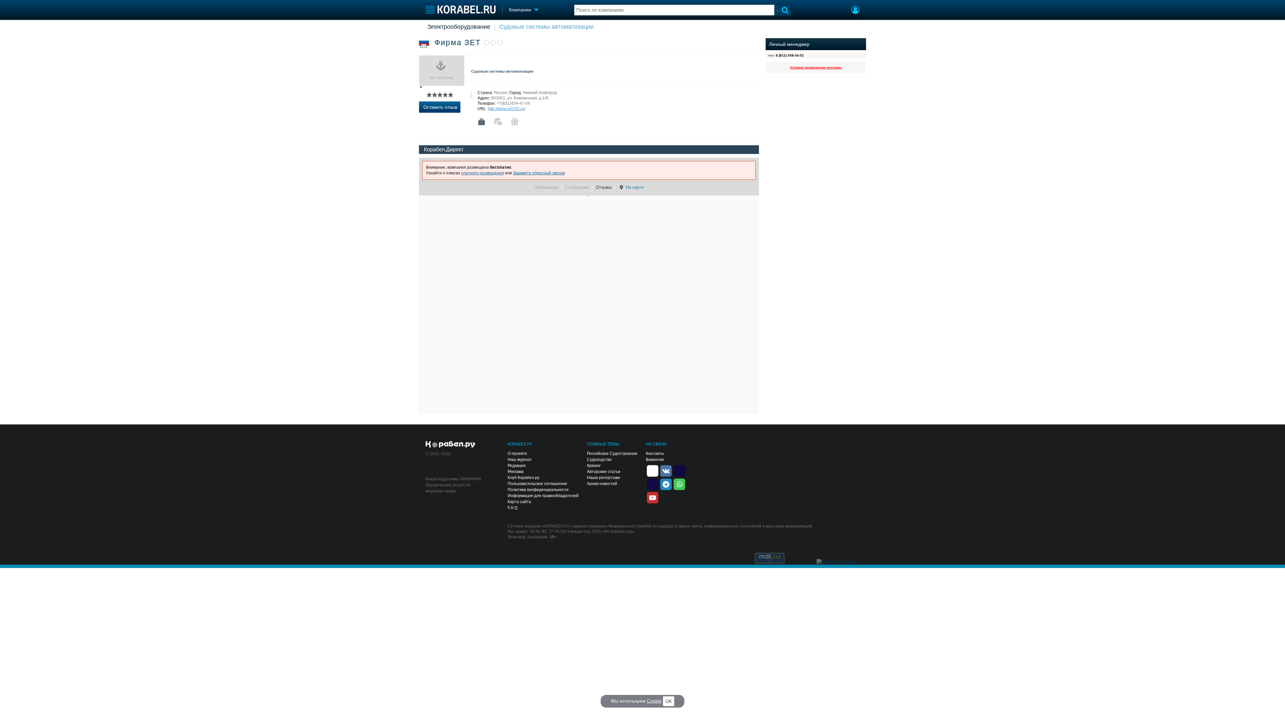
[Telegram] (666, 483)
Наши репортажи (603, 477)
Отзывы (604, 187)
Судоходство (599, 459)
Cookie (654, 701)
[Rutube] (679, 470)
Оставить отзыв (440, 107)
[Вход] (855, 10)
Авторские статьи (603, 471)
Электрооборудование (458, 26)
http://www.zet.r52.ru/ (506, 108)
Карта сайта (519, 501)
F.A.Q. (513, 507)
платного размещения (482, 173)
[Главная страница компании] (482, 122)
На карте (635, 187)
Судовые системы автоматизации (546, 26)
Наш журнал (519, 459)
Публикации (546, 187)
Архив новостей (602, 483)
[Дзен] (652, 470)
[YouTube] (652, 497)
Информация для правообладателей (543, 495)
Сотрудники (577, 187)
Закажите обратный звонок (539, 173)
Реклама (516, 471)
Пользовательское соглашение (537, 483)
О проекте (517, 453)
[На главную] (461, 9)
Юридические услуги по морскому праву (448, 488)
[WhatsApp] (679, 483)
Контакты (655, 453)
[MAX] (652, 483)
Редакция (517, 465)
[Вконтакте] (666, 470)
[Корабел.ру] (451, 445)
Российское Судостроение (612, 453)
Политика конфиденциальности (538, 489)
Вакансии (655, 459)
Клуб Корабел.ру (523, 477)
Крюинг (594, 465)
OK (668, 701)
